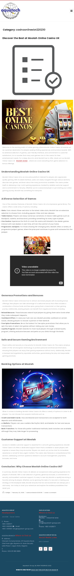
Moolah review (21, 161)
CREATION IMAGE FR (51, 570)
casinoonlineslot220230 (34, 492)
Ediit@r (7, 492)
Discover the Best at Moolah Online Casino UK (31, 38)
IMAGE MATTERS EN (37, 570)
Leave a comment (50, 492)
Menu (71, 11)
